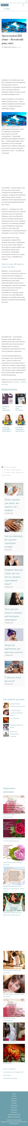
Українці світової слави (14, 1114)
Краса (14, 1094)
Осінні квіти (14, 718)
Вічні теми (14, 1112)
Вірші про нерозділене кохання (14, 734)
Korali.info (15, 1123)
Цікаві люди (14, 1110)
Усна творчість (14, 1105)
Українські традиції (10, 1078)
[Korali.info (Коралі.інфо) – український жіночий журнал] (5, 5)
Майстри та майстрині (14, 1117)
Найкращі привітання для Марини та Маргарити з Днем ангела (13, 888)
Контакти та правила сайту (14, 1120)
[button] (23, 5)
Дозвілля (14, 1103)
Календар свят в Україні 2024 (13, 1072)
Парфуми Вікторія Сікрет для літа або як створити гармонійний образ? (14, 576)
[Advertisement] (14, 64)
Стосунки (14, 1096)
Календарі (6, 1075)
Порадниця (14, 1100)
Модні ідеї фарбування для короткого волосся (14, 649)
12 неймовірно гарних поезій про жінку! (16, 713)
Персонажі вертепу (10, 1042)
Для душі (14, 1098)
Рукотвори (14, 1107)
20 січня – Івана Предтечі (12, 470)
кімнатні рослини (22, 1122)
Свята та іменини (10, 467)
